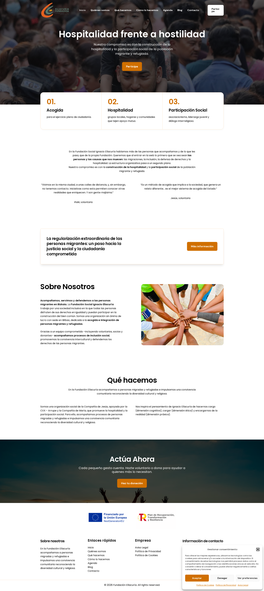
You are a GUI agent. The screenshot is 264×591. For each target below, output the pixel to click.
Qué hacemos (122, 10)
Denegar (222, 578)
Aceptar (197, 578)
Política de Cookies (205, 585)
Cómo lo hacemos (147, 10)
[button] (257, 549)
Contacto (193, 10)
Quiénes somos (100, 10)
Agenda (167, 10)
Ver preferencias (247, 578)
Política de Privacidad (226, 585)
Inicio (82, 10)
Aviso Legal (243, 585)
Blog (179, 10)
